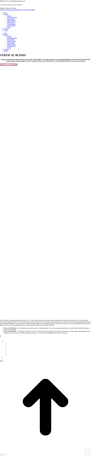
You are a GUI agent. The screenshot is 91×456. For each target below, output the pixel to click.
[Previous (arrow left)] (0, 455)
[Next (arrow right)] (2, 455)
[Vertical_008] (19, 312)
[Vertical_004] (19, 250)
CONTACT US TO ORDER (8, 64)
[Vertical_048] (19, 188)
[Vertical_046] (19, 157)
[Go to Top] (45, 452)
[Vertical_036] (19, 96)
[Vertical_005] (19, 281)
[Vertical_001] (19, 219)
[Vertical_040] (19, 126)
